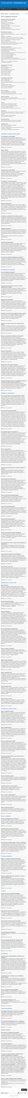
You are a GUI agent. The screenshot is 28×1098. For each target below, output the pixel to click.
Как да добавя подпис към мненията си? (8, 50)
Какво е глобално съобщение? (6, 70)
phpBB (21, 330)
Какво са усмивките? (5, 68)
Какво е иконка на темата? (6, 75)
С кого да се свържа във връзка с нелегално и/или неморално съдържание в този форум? (12, 128)
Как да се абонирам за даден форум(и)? (8, 115)
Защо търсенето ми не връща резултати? (8, 104)
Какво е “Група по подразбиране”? (7, 86)
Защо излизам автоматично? (6, 28)
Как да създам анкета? (5, 51)
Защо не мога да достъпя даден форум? (8, 54)
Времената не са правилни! (6, 36)
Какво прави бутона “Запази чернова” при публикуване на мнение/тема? (13, 60)
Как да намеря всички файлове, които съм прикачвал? (11, 121)
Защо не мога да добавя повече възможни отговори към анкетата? (13, 52)
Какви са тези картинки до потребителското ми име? (10, 39)
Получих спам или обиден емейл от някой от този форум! (11, 93)
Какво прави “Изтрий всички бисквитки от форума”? (10, 29)
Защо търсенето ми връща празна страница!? (9, 105)
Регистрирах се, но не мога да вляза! (8, 23)
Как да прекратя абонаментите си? (7, 116)
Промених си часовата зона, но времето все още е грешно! (12, 37)
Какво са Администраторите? (6, 78)
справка (23, 1059)
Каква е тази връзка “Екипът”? (6, 87)
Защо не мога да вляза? (5, 24)
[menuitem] (6, 9)
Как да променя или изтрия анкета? (7, 53)
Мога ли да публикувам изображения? (8, 69)
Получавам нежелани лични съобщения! (8, 92)
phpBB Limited (4, 1036)
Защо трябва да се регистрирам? (7, 20)
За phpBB (14, 1038)
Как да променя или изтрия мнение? (7, 49)
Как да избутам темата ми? (6, 62)
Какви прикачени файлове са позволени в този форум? (11, 120)
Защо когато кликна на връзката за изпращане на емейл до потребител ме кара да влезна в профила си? (12, 44)
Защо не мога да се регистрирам (7, 22)
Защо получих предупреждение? (7, 56)
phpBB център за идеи (9, 1047)
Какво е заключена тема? (5, 72)
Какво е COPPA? (4, 21)
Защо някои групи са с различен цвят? (8, 85)
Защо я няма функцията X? (6, 126)
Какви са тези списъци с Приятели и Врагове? (9, 97)
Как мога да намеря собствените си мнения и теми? (10, 108)
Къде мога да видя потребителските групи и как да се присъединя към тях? (13, 83)
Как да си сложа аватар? (5, 40)
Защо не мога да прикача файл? (7, 55)
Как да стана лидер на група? (6, 84)
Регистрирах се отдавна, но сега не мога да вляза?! (10, 25)
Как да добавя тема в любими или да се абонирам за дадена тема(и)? (12, 114)
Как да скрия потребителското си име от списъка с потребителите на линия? (13, 35)
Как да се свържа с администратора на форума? (10, 129)
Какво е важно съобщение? (6, 71)
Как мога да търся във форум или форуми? (9, 103)
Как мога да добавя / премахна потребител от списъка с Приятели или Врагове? (13, 99)
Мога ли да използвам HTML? (6, 67)
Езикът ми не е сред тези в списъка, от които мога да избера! (12, 38)
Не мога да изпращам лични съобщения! (8, 91)
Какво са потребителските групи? (7, 81)
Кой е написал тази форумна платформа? (8, 125)
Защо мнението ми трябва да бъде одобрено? (9, 61)
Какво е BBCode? (4, 66)
